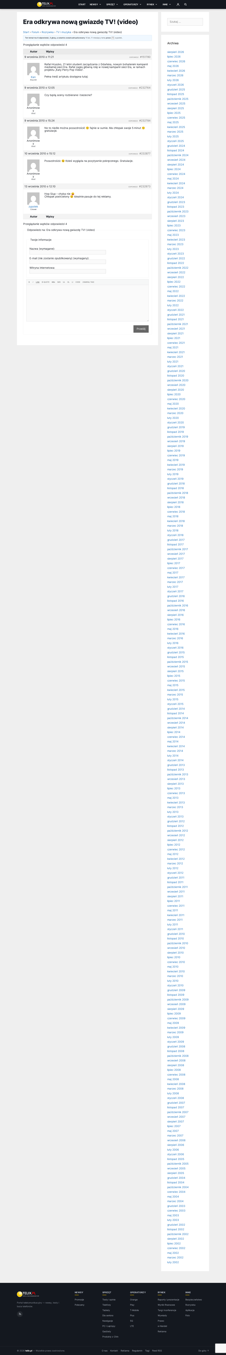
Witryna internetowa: (42, 267)
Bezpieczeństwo (193, 1299)
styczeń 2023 (175, 253)
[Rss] (20, 1314)
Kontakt (114, 1350)
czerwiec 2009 (176, 1018)
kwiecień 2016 (176, 633)
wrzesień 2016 (176, 610)
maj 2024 (173, 178)
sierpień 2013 (175, 783)
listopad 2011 (175, 882)
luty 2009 (173, 1037)
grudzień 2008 (176, 1046)
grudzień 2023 (176, 202)
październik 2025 (177, 98)
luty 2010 (173, 980)
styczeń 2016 (175, 647)
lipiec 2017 (173, 563)
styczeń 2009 (175, 1041)
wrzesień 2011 (176, 891)
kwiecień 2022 (176, 295)
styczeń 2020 (175, 422)
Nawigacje (107, 1320)
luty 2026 (173, 80)
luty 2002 (173, 1262)
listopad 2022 (175, 263)
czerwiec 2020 (176, 399)
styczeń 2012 (175, 872)
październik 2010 (177, 943)
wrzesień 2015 (176, 666)
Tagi (147, 1350)
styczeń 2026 (175, 84)
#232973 (145, 186)
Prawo (161, 1320)
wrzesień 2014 (176, 722)
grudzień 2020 (176, 371)
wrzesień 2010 (176, 947)
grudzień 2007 (176, 1102)
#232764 (145, 87)
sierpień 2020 (175, 389)
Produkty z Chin (110, 1336)
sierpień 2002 (175, 1238)
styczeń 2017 (175, 591)
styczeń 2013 (175, 816)
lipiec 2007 (174, 1126)
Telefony (106, 1304)
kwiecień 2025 (176, 127)
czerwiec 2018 (176, 511)
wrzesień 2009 (176, 1004)
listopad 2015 (175, 657)
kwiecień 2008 (176, 1084)
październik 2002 (177, 1234)
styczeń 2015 (175, 703)
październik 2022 (177, 267)
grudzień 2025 (176, 89)
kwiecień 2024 (176, 183)
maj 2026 (173, 66)
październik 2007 (177, 1112)
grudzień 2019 (176, 427)
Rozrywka (48, 32)
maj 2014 (173, 741)
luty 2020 (173, 417)
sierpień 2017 (175, 558)
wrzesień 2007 (176, 1116)
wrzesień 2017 (176, 553)
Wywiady (162, 1315)
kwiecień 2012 (176, 858)
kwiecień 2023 (176, 239)
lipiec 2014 (173, 732)
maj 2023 (173, 234)
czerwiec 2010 (176, 962)
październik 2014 (177, 718)
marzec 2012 (175, 863)
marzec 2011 (175, 919)
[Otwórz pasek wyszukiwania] (185, 4)
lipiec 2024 (174, 169)
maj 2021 (172, 347)
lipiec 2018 (173, 506)
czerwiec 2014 (176, 736)
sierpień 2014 (175, 727)
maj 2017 (172, 572)
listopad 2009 (175, 994)
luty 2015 (172, 699)
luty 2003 (173, 1219)
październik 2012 (177, 830)
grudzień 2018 (176, 483)
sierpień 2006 (175, 1144)
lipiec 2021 (173, 338)
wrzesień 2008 (176, 1060)
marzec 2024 (175, 187)
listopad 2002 (175, 1229)
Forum (35, 32)
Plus (132, 1315)
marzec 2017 (175, 582)
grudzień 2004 (176, 1177)
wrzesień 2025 (176, 103)
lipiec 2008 (174, 1069)
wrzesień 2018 (176, 497)
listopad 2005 (175, 1159)
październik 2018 (177, 492)
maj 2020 (173, 403)
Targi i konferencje (167, 1310)
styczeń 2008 (175, 1098)
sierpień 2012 (175, 840)
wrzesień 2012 (176, 835)
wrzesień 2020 (176, 385)
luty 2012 (172, 868)
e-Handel (162, 1326)
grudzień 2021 (176, 314)
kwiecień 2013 (176, 802)
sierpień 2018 (175, 502)
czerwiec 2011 (175, 905)
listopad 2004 (175, 1182)
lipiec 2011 (173, 901)
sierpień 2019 (175, 446)
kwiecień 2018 (176, 521)
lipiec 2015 (173, 675)
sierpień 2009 (175, 1008)
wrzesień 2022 (176, 272)
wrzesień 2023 (176, 216)
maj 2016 (173, 628)
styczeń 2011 (175, 929)
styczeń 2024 (175, 197)
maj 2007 (173, 1130)
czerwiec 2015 (176, 680)
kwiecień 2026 (176, 70)
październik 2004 (178, 1187)
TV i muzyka (63, 32)
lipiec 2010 (173, 957)
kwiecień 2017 (176, 577)
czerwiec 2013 (176, 793)
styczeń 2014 (175, 760)
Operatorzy (130, 4)
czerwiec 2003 (176, 1210)
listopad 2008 (175, 1051)
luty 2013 (173, 811)
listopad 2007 (175, 1107)
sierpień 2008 (175, 1065)
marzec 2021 (175, 356)
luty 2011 (172, 924)
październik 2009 (178, 999)
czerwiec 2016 (176, 624)
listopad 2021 (175, 319)
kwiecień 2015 (176, 689)
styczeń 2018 (175, 535)
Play (132, 1304)
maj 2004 (173, 1196)
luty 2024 (173, 192)
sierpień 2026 (175, 52)
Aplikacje (189, 1310)
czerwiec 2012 (176, 849)
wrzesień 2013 (176, 779)
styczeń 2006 (175, 1154)
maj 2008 (173, 1079)
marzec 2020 (175, 413)
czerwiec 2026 (176, 61)
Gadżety (106, 1331)
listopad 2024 (175, 150)
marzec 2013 (175, 807)
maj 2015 (172, 685)
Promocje (79, 1299)
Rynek (150, 4)
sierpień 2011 (175, 896)
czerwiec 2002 (176, 1248)
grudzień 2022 (176, 258)
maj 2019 (173, 460)
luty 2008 (173, 1093)
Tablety (106, 1310)
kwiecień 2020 (176, 408)
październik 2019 (177, 436)
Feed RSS (157, 1350)
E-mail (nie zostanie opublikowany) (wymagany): (59, 258)
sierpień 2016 (175, 614)
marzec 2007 (175, 1135)
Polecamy (80, 1304)
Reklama (162, 1331)
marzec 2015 (175, 694)
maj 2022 (173, 291)
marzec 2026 (175, 75)
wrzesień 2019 (176, 441)
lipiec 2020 (174, 394)
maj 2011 (172, 910)
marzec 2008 (175, 1088)
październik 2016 (177, 605)
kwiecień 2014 (176, 746)
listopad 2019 (175, 431)
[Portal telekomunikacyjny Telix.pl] (28, 1294)
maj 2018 (172, 516)
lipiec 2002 (174, 1243)
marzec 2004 (175, 1201)
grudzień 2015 (176, 652)
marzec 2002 (175, 1257)
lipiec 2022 (173, 281)
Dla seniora (107, 1315)
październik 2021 (177, 324)
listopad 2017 (175, 544)
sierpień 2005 (175, 1173)
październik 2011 (177, 887)
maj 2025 (173, 122)
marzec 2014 (175, 750)
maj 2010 (173, 966)
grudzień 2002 (176, 1224)
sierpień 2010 (175, 952)
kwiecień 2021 (176, 352)
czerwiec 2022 (176, 286)
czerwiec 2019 (176, 455)
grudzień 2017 (176, 539)
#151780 (145, 57)
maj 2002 (173, 1252)
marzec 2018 (175, 525)
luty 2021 (172, 361)
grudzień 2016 (176, 596)
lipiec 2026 (174, 56)
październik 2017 (177, 549)
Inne (165, 4)
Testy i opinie (108, 1299)
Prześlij (141, 328)
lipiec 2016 (173, 619)
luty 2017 (172, 586)
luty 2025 (173, 136)
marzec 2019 (175, 469)
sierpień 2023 (175, 220)
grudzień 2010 (176, 933)
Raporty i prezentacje (168, 1299)
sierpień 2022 (175, 277)
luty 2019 (173, 474)
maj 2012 (172, 854)
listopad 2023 (175, 206)
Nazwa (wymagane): (42, 248)
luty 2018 (172, 530)
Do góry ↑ (203, 1350)
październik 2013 (177, 774)
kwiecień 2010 (176, 971)
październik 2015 (177, 661)
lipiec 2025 (173, 112)
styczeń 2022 (175, 309)
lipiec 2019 (173, 450)
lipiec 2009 (174, 1013)
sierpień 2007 (175, 1121)
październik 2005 (177, 1163)
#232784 (145, 120)
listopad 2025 (175, 94)
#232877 (145, 153)
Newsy (94, 4)
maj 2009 (173, 1022)
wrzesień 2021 (176, 328)
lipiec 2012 (173, 844)
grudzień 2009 (176, 990)
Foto (187, 1315)
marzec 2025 (175, 131)
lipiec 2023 (174, 225)
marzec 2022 (175, 300)
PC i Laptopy (108, 1326)
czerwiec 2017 (176, 568)
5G (131, 1320)
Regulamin (137, 1350)
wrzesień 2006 (176, 1140)
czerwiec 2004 (176, 1191)
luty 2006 (173, 1149)
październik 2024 (177, 155)
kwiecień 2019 (176, 464)
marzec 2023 (175, 244)
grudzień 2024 (176, 145)
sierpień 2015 (175, 671)
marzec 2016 (175, 638)
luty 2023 (173, 249)
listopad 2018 (175, 488)
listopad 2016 (175, 600)
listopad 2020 (175, 375)
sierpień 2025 (175, 108)
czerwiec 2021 (176, 342)
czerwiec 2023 (176, 230)
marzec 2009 (175, 1032)
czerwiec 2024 (176, 173)
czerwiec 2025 (176, 117)
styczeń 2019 (175, 478)
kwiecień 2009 (176, 1027)
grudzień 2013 (176, 765)
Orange (134, 1299)
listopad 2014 (175, 713)
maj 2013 (173, 797)
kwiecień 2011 (175, 915)
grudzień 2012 (176, 821)
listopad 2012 (175, 825)
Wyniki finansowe (166, 1304)
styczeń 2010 (175, 985)
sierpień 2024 (175, 164)
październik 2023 (177, 211)
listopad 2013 (175, 769)
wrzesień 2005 (176, 1168)
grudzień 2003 (176, 1206)
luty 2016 (173, 643)
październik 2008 (177, 1055)
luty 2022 (173, 305)
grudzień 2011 (175, 877)
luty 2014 (173, 755)
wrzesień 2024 (176, 159)
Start (81, 4)
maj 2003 (173, 1215)
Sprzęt (110, 4)
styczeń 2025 (175, 141)
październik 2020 (177, 380)
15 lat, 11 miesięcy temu (95, 38)
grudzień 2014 (176, 708)
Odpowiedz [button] (134, 57)
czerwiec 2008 (176, 1074)
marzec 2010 (175, 976)
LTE (132, 1326)
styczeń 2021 (175, 366)
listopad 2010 (175, 938)
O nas (105, 1350)
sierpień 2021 (175, 333)
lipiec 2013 (173, 788)
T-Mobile (134, 1310)
